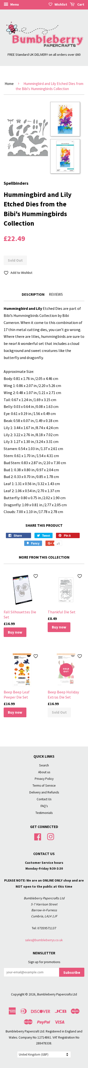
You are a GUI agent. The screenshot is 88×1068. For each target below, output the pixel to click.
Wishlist (61, 4)
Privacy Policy (44, 779)
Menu (14, 4)
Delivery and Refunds (44, 792)
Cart (80, 4)
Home (9, 83)
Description (33, 294)
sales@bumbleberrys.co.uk (44, 940)
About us (44, 772)
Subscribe (71, 972)
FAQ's (44, 806)
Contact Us (44, 799)
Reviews (56, 294)
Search (44, 765)
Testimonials (44, 813)
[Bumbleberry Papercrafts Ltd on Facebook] (37, 836)
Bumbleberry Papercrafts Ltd (57, 994)
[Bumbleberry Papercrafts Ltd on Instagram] (50, 836)
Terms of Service (44, 785)
